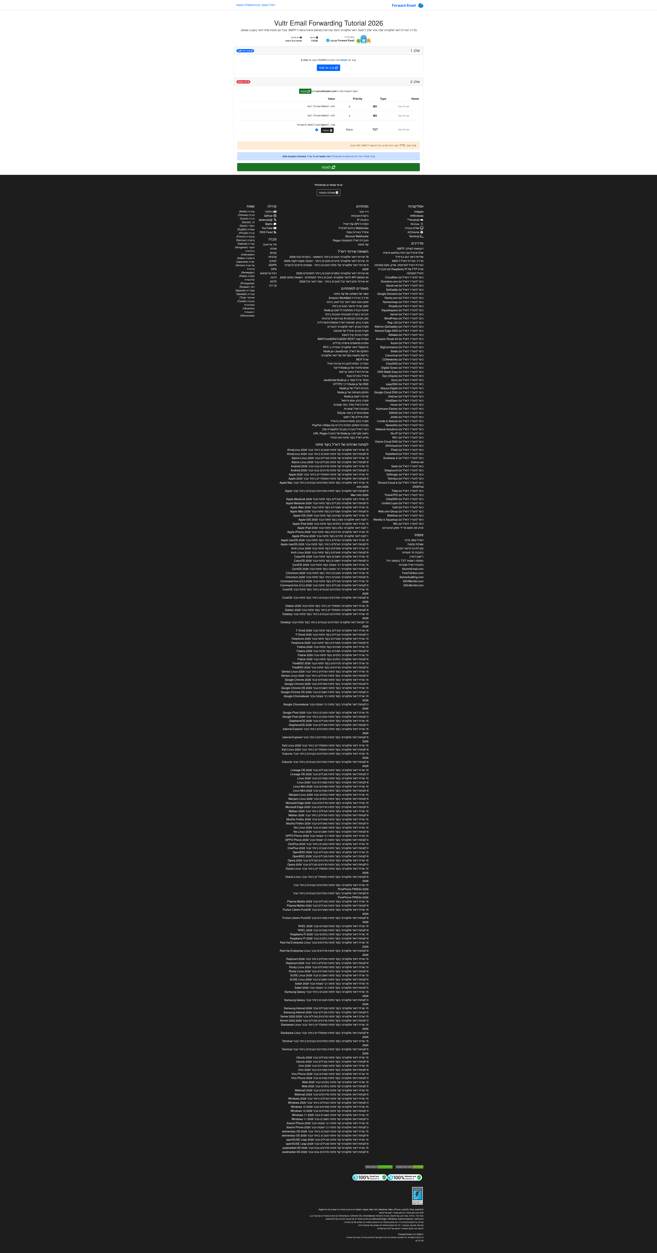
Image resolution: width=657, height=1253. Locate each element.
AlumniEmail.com (412, 569)
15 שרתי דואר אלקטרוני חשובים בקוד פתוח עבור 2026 (331, 556)
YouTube (267, 228)
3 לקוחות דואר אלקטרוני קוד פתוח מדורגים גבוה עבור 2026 (330, 470)
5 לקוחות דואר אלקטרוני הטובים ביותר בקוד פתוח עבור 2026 (327, 577)
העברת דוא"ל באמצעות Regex (351, 240)
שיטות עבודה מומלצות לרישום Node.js (346, 310)
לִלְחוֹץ (273, 281)
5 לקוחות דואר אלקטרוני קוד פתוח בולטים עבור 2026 (335, 1086)
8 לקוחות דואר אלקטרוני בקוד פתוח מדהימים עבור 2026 (324, 953)
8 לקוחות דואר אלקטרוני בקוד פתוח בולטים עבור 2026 (328, 799)
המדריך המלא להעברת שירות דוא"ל (348, 363)
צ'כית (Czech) (247, 218)
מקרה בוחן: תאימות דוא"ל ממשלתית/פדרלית (343, 322)
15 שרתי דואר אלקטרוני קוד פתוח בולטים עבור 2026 (335, 1082)
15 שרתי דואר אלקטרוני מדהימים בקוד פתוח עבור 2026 (328, 532)
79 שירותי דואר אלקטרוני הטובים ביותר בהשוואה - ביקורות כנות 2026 (329, 257)
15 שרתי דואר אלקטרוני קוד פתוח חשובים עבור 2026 (330, 1115)
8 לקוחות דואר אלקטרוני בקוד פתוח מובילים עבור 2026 (330, 856)
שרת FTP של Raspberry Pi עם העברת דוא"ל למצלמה (400, 271)
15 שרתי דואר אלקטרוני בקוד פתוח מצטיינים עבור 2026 (333, 778)
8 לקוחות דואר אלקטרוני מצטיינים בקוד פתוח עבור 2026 (330, 643)
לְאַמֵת (304, 91)
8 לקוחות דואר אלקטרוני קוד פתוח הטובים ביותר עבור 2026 (328, 454)
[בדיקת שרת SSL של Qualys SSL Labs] (409, 1166)
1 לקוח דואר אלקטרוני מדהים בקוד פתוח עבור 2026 (330, 536)
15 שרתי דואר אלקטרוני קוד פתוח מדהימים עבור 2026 (332, 1090)
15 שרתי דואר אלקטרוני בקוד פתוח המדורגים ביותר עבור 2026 (326, 731)
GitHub (268, 216)
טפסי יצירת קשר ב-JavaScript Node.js (346, 380)
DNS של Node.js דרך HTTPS (351, 384)
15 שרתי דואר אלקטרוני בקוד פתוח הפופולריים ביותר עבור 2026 (325, 745)
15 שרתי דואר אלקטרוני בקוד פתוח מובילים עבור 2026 (329, 721)
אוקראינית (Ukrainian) (249, 306)
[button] (316, 130)
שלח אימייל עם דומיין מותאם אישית (403, 253)
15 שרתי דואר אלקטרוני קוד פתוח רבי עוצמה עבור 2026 (328, 1123)
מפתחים (362, 206)
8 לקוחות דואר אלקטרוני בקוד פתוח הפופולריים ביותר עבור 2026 (325, 749)
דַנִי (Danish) (248, 222)
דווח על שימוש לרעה (268, 275)
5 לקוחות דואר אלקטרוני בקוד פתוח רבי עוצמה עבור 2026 (332, 988)
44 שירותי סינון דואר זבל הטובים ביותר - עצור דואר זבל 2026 (334, 281)
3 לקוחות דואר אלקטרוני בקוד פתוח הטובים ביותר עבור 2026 (325, 717)
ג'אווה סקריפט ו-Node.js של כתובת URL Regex (341, 433)
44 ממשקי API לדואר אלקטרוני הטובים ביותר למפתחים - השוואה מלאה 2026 (324, 277)
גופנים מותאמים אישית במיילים (351, 343)
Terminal (414, 236)
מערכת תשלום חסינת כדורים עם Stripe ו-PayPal (340, 425)
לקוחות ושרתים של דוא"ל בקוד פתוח (342, 444)
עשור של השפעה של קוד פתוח (351, 294)
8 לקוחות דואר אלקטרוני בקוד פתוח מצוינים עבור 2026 (331, 790)
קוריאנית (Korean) (245, 265)
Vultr (344, 60)
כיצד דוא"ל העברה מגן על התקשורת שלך (345, 429)
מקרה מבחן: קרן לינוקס (355, 335)
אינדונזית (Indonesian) (248, 252)
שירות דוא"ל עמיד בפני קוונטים (351, 404)
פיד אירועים (270, 244)
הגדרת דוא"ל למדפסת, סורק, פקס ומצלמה (398, 265)
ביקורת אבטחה (360, 216)
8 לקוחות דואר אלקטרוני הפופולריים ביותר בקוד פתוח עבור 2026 (327, 610)
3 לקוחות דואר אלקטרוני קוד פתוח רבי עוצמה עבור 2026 (327, 1127)
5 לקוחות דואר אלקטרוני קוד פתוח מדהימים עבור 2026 (331, 1094)
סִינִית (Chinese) (246, 215)
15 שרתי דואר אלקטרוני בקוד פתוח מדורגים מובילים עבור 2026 (328, 860)
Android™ (413, 220)
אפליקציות (415, 206)
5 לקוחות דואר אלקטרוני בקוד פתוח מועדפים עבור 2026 (327, 684)
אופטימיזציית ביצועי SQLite (353, 413)
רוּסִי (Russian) (247, 286)
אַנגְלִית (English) (246, 229)
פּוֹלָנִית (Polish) (247, 276)
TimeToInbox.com (412, 573)
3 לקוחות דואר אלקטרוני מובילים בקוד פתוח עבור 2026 (332, 634)
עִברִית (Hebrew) (246, 243)
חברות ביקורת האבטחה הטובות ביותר (347, 314)
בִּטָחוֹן (273, 253)
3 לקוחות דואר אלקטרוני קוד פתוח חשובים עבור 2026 (330, 1119)
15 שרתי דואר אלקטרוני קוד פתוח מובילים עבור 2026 (330, 458)
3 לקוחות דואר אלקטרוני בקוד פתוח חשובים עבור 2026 (325, 692)
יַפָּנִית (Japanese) (245, 261)
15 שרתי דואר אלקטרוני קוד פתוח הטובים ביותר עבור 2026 (328, 450)
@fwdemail (266, 220)
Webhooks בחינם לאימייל (354, 228)
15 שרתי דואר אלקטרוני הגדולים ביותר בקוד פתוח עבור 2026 (325, 540)
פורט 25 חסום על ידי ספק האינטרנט (402, 528)
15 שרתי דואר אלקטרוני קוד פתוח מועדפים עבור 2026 (330, 1107)
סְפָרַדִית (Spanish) (245, 290)
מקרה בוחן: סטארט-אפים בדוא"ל (350, 421)
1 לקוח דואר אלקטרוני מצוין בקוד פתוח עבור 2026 (333, 519)
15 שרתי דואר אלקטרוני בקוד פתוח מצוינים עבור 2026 (331, 786)
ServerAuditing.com (411, 577)
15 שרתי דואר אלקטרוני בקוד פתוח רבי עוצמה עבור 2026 (326, 698)
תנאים (273, 261)
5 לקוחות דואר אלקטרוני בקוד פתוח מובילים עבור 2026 (326, 1012)
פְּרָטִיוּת (256, 5)
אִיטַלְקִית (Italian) (246, 258)
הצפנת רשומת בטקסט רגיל (404, 561)
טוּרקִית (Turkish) (246, 301)
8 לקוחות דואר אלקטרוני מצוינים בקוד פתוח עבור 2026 (333, 651)
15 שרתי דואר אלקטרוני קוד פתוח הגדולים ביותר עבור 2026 (328, 1098)
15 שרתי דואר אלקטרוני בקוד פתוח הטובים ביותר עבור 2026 (326, 712)
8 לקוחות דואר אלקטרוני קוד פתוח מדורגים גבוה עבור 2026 (325, 1152)
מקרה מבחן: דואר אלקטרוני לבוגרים (348, 326)
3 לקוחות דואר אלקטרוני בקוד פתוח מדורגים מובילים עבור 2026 (324, 1020)
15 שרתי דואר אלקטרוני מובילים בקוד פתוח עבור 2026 (327, 499)
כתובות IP (363, 220)
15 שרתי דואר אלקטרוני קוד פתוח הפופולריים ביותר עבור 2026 (329, 474)
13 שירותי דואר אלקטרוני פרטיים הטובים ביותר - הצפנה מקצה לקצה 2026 (326, 261)
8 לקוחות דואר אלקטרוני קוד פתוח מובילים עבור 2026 (330, 462)
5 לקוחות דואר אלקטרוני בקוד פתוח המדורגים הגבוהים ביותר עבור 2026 (327, 493)
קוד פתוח (363, 244)
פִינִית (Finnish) (247, 233)
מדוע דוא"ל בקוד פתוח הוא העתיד (349, 437)
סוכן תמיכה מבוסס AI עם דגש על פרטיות (345, 318)
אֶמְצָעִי (418, 534)
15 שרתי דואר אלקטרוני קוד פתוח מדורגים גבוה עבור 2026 (330, 466)
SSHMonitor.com (413, 581)
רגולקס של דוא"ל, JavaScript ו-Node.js (346, 351)
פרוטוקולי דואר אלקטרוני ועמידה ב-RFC (346, 347)
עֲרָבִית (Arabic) (247, 211)
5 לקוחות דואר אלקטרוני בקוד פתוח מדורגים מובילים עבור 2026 (328, 864)
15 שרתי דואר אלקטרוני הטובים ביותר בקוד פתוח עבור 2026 (327, 573)
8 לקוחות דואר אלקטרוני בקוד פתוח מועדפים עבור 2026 (329, 971)
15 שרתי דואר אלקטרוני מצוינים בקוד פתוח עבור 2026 (331, 515)
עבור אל (244, 50)
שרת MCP (362, 359)
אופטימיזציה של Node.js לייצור (351, 368)
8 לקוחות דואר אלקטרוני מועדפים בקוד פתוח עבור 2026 (330, 552)
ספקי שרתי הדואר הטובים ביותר (350, 306)
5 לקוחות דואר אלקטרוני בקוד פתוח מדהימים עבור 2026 (327, 807)
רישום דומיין (416, 556)
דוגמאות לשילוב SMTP (410, 248)
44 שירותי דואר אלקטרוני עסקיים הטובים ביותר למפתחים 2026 (332, 273)
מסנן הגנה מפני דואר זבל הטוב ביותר (347, 302)
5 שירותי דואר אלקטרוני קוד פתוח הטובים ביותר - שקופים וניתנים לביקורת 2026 (327, 267)
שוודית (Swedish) (245, 294)
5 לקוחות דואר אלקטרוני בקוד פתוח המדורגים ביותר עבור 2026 (325, 739)
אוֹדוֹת (273, 248)
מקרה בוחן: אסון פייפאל (355, 400)
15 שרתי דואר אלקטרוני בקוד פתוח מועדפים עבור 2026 (327, 680)
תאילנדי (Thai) (247, 297)
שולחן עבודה (412, 228)
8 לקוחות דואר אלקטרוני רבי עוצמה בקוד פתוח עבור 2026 (330, 569)
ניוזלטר (269, 212)
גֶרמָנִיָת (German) (245, 240)
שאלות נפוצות (244, 5)
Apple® (418, 212)
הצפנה (326, 130)
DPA (274, 269)
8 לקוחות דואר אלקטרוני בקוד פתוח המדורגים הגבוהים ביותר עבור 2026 (325, 764)
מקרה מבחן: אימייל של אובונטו (351, 331)
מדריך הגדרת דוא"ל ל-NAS (407, 261)
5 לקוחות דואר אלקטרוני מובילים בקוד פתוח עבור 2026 (327, 503)
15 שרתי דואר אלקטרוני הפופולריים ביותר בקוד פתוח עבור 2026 (327, 606)
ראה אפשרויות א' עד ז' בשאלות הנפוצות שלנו (306, 156)
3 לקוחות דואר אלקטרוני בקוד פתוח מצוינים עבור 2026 (330, 1078)
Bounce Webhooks (357, 236)
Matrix (269, 224)
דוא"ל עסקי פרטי (413, 540)
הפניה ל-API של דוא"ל (356, 224)
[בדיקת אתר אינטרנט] (404, 1177)
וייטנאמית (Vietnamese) (247, 313)
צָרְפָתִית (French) (245, 236)
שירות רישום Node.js (356, 396)
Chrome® (414, 232)
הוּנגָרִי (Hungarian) (245, 247)
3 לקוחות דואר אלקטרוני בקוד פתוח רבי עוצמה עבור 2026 (326, 706)
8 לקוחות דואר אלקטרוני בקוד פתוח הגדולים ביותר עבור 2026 (325, 675)
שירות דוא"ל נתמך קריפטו (354, 372)
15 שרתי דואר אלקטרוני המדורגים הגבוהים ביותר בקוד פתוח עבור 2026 (326, 591)
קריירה (273, 285)
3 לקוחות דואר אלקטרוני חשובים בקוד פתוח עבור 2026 (331, 561)
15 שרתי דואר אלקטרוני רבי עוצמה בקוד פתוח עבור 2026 (330, 565)
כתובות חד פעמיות (412, 552)
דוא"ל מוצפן (268, 5)
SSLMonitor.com (413, 585)
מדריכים (417, 243)
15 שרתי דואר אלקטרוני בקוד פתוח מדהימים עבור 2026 (327, 803)
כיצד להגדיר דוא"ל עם (404, 277)
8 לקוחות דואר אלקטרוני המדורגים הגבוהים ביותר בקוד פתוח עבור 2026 (325, 600)
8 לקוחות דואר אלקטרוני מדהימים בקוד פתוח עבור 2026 (330, 667)
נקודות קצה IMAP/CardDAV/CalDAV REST (343, 339)
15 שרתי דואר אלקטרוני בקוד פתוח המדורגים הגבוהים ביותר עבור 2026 (324, 485)
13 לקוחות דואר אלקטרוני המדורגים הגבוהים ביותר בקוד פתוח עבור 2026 (325, 624)
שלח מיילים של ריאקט (356, 417)
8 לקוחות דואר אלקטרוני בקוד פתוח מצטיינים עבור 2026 (333, 782)
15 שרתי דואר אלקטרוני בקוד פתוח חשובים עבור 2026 (325, 688)
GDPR (273, 265)
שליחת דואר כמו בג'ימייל (409, 257)
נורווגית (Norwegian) (248, 270)
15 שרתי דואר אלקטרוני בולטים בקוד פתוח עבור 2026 (331, 524)
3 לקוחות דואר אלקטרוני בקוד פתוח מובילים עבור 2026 (329, 725)
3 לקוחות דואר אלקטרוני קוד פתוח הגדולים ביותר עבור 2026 (328, 1103)
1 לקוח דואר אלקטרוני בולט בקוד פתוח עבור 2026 (333, 528)
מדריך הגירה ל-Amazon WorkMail (349, 298)
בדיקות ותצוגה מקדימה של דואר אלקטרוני (345, 355)
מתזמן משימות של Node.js (353, 392)
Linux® (415, 224)
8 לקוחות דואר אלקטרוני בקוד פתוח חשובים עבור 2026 (331, 832)
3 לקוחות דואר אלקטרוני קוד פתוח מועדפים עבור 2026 (330, 1111)
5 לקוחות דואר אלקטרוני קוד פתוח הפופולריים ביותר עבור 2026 (328, 478)
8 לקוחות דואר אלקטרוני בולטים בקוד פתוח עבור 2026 (333, 659)
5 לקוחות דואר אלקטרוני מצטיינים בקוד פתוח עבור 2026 (329, 511)
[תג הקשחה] (417, 1195)
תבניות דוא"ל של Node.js (354, 388)
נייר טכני (364, 212)
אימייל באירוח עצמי (357, 232)
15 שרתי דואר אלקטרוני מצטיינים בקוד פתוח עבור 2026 (329, 507)
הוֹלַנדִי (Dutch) (247, 225)
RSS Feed (266, 232)
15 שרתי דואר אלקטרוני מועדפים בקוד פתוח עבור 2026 (330, 548)
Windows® (416, 216)
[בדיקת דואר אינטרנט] (369, 1177)
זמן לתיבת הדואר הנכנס (409, 548)
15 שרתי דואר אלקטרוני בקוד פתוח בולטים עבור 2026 (329, 795)
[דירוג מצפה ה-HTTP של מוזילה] (379, 1166)
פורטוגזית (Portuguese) (247, 281)
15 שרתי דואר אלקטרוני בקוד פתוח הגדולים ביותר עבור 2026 (325, 671)
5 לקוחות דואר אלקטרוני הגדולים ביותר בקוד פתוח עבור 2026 (325, 544)
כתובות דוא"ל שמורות (411, 565)
